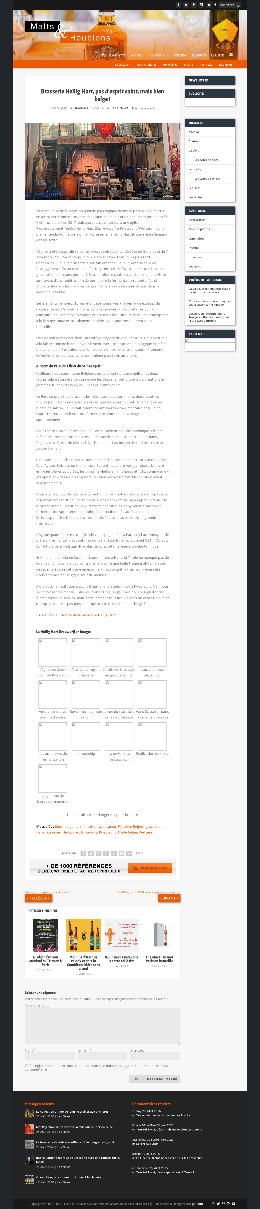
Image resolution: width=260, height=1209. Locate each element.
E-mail (84, 1050)
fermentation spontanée (95, 826)
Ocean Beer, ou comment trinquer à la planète (68, 1177)
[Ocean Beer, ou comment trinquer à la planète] (29, 1179)
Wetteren (147, 832)
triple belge (127, 832)
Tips (200, 1204)
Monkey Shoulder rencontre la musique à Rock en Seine (74, 1127)
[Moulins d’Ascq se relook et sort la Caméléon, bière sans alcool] (83, 935)
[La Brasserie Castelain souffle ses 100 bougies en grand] (29, 1144)
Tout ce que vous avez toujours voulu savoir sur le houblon (210, 303)
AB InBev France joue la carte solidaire (121, 959)
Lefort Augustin (147, 1143)
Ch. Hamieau (78, 108)
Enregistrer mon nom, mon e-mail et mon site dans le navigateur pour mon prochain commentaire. (97, 1067)
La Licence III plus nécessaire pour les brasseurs (169, 1158)
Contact (194, 141)
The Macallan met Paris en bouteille (159, 959)
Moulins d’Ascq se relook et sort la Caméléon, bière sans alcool (83, 963)
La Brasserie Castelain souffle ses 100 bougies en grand (75, 1142)
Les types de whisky (208, 178)
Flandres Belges (131, 826)
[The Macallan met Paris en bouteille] (159, 935)
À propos (117, 55)
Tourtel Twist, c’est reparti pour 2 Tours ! (165, 1172)
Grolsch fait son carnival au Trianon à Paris (45, 961)
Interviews (206, 64)
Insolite (188, 64)
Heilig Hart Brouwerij (79, 832)
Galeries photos (146, 64)
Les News (225, 64)
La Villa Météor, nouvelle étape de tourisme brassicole (209, 290)
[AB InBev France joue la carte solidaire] (121, 935)
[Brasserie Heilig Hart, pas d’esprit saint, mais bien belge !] (102, 161)
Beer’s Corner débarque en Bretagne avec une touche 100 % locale (78, 1160)
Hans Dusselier (48, 832)
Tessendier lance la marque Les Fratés (163, 1115)
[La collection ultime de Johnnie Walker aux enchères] (29, 1113)
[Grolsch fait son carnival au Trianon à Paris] (46, 935)
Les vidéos (199, 55)
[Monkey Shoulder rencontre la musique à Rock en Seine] (29, 1129)
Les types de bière (206, 160)
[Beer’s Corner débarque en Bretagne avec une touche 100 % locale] (29, 1160)
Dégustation (122, 64)
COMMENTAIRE (37, 1006)
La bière (135, 55)
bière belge (64, 826)
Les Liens (218, 55)
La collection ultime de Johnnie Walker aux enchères (72, 1111)
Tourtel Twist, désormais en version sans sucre (169, 1129)
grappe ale (154, 826)
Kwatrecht (107, 832)
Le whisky (157, 55)
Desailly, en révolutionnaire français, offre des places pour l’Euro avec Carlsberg (209, 317)
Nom (30, 1050)
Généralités (170, 64)
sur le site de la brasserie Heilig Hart (86, 615)
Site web (137, 1050)
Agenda (180, 55)
